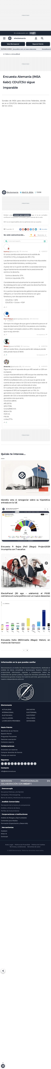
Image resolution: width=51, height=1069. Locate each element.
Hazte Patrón (6, 727)
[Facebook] (5, 763)
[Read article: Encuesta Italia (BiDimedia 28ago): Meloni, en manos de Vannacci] (25, 618)
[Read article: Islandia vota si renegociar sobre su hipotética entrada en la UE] (25, 478)
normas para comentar (22, 215)
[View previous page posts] (23, 650)
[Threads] (12, 763)
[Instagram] (22, 763)
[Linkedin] (31, 763)
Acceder (44, 229)
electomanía (20, 38)
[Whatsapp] (9, 763)
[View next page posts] (27, 650)
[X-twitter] (2, 763)
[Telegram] (15, 763)
